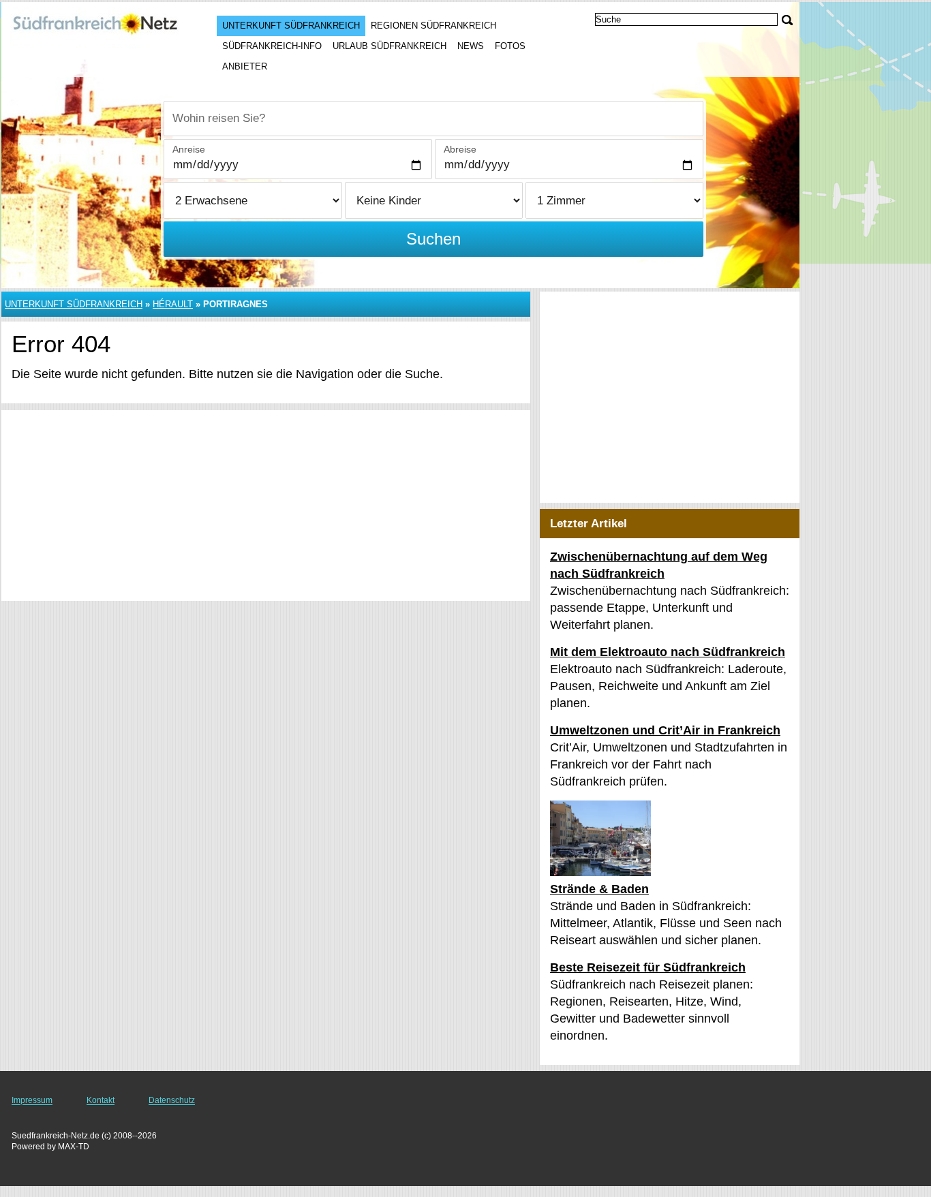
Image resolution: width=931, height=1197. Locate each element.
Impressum (32, 1100)
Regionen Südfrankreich (433, 25)
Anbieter (244, 66)
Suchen (433, 239)
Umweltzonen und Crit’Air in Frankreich (665, 730)
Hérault (173, 304)
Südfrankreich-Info (272, 46)
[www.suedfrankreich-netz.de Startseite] (95, 27)
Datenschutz (172, 1100)
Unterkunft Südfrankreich (291, 25)
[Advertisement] (265, 505)
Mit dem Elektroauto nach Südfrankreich (667, 652)
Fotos (510, 46)
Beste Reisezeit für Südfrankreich (648, 967)
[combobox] (433, 118)
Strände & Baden (599, 889)
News (470, 46)
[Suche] (787, 20)
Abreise (460, 149)
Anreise (188, 149)
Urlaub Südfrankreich (389, 46)
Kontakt (101, 1100)
